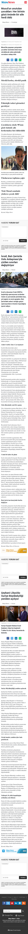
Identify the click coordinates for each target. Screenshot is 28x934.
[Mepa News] (8, 2)
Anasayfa (4, 897)
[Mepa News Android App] (7, 915)
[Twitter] (12, 60)
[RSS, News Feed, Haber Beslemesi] (24, 903)
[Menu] (25, 2)
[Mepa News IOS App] (20, 915)
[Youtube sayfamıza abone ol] (12, 903)
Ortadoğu (14, 22)
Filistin (13, 270)
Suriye (13, 603)
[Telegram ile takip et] (20, 903)
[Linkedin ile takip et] (16, 903)
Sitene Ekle (14, 899)
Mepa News (5, 22)
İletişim (15, 897)
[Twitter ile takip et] (8, 903)
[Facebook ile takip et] (4, 903)
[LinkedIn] (16, 60)
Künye (9, 897)
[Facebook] (8, 60)
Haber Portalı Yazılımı (15, 930)
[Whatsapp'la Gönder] (20, 60)
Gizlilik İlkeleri (22, 897)
